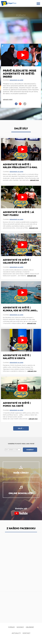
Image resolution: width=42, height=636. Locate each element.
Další (20, 428)
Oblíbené (21, 28)
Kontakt (26, 633)
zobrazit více (34, 180)
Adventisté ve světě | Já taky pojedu (18, 213)
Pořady (21, 15)
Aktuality (16, 633)
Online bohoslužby (21, 493)
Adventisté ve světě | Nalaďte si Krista (17, 356)
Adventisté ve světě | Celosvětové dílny (17, 261)
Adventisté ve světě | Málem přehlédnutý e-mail (20, 165)
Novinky (21, 22)
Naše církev (21, 473)
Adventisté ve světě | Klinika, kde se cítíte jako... (20, 309)
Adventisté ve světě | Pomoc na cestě (17, 404)
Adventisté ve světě (16, 80)
